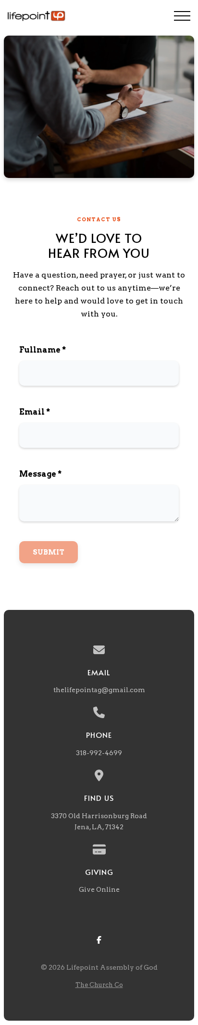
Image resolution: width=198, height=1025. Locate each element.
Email (34, 412)
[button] (182, 16)
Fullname (42, 349)
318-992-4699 (99, 753)
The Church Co (99, 984)
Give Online (99, 889)
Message (40, 474)
